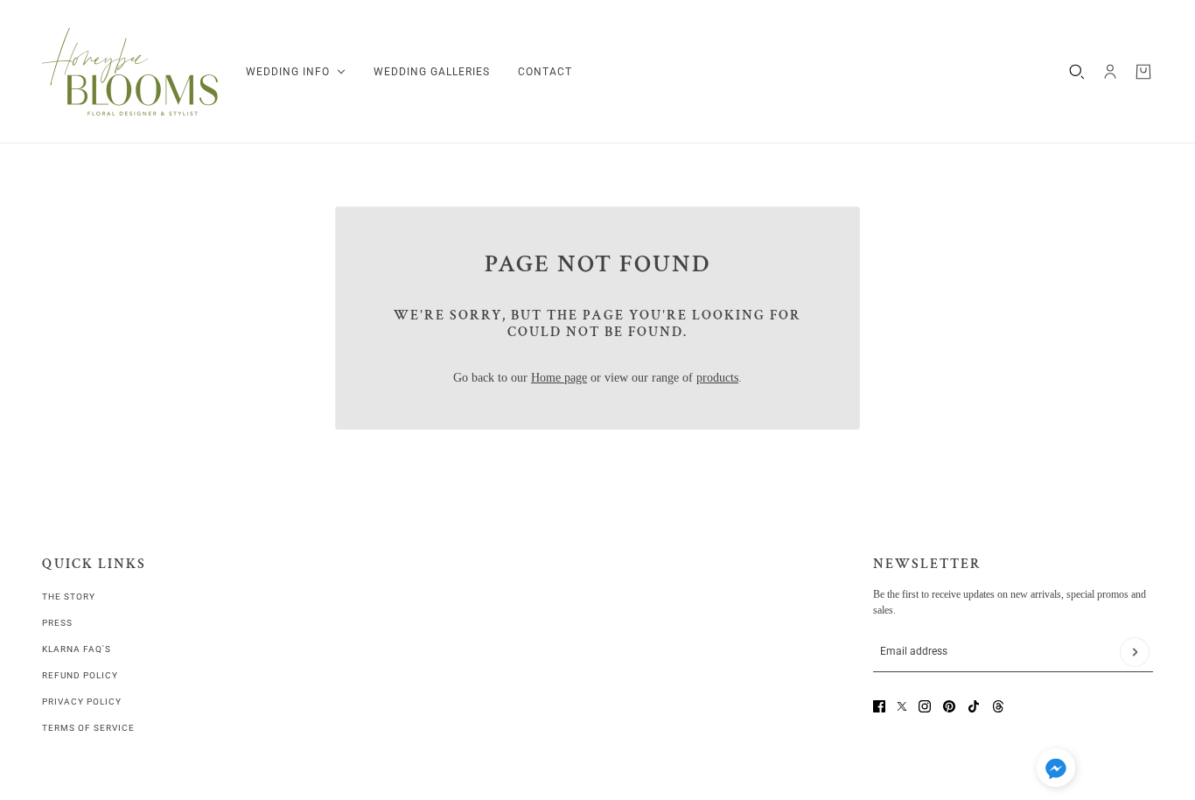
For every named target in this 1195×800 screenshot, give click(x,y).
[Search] (1077, 71)
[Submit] (1135, 652)
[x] (902, 706)
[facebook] (879, 706)
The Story (68, 596)
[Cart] (1143, 71)
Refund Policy (80, 675)
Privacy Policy (82, 701)
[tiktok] (973, 706)
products (717, 377)
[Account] (1110, 71)
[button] (1056, 770)
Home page (559, 377)
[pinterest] (949, 706)
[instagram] (924, 706)
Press (57, 623)
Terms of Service (88, 728)
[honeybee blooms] (130, 72)
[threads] (998, 706)
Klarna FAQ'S (76, 649)
